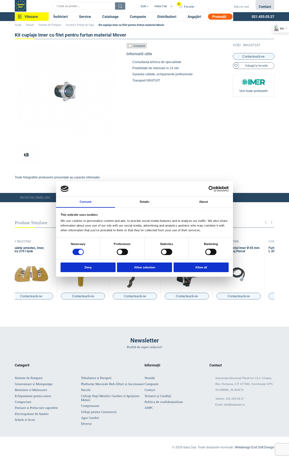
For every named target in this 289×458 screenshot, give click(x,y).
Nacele (86, 390)
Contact (149, 390)
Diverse (86, 424)
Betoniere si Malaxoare (31, 390)
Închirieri (60, 17)
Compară (139, 45)
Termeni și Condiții (157, 396)
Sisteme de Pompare (50, 24)
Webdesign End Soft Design (254, 447)
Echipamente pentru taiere (33, 396)
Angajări (194, 17)
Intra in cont (241, 6)
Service (85, 17)
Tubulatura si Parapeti (96, 378)
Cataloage (110, 17)
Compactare (23, 402)
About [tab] (203, 201)
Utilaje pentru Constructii (99, 412)
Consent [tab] (85, 201)
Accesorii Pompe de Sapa (80, 24)
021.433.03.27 (235, 398)
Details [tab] (144, 201)
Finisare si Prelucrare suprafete (36, 408)
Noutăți (149, 378)
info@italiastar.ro (234, 404)
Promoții (219, 17)
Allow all (201, 267)
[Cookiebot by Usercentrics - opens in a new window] (211, 189)
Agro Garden (90, 418)
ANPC (148, 408)
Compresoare (90, 406)
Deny (88, 267)
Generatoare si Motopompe (34, 384)
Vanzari (30, 24)
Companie (138, 17)
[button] (271, 222)
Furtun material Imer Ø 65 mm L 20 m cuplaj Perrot (247, 249)
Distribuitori (166, 17)
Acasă (18, 24)
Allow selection (144, 267)
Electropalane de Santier (32, 414)
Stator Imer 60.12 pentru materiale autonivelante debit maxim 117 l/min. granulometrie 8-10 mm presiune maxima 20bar (39, 251)
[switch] (122, 252)
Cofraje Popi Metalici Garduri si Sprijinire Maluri (110, 398)
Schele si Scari (25, 420)
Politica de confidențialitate (163, 402)
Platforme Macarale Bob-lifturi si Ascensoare (112, 384)
